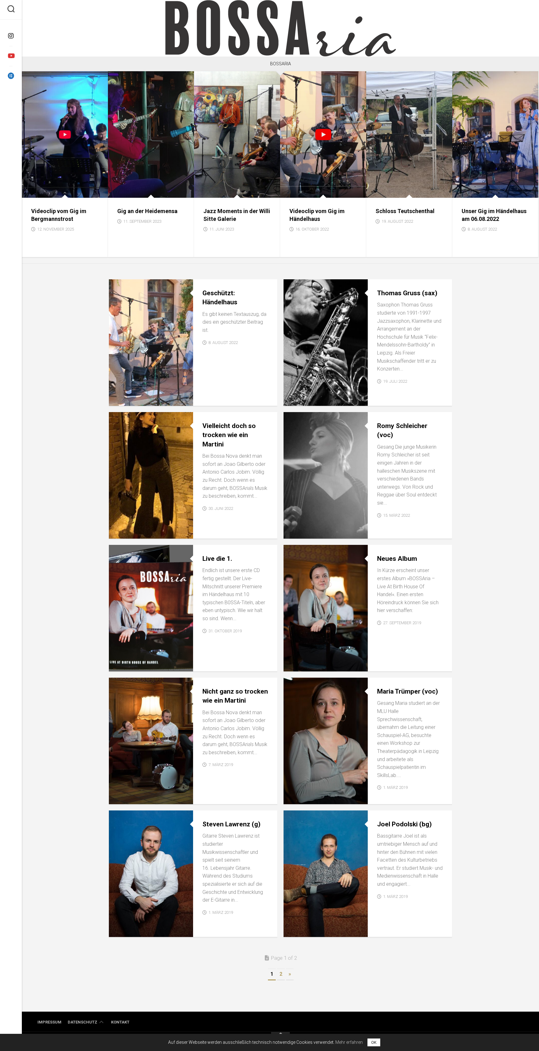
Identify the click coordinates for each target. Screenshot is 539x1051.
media (120, 399)
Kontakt (120, 1022)
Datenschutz (82, 1022)
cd (116, 664)
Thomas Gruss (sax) (407, 293)
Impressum (49, 1022)
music (295, 664)
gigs (32, 191)
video (46, 191)
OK (373, 1042)
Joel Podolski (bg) (404, 824)
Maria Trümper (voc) (407, 691)
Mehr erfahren (349, 1042)
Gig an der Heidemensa (147, 211)
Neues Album (397, 558)
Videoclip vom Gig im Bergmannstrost (58, 215)
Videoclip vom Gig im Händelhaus (317, 215)
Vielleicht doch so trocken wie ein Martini (229, 435)
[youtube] (11, 56)
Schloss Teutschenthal (405, 211)
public (121, 532)
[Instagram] (11, 36)
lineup (296, 399)
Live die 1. (217, 558)
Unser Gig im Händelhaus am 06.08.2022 (494, 215)
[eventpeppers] (11, 76)
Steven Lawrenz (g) (231, 824)
